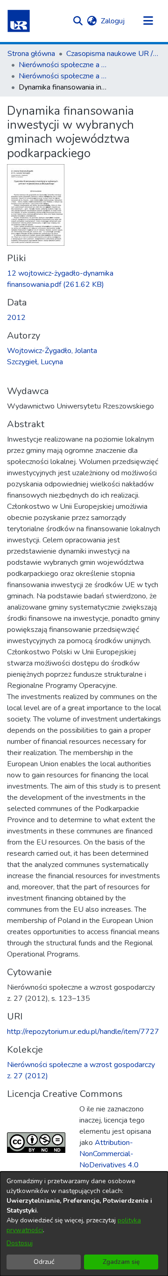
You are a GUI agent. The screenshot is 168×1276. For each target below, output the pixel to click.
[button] (18, 21)
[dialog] (84, 1224)
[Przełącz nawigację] (148, 21)
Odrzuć (44, 1261)
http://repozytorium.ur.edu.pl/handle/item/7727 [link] (83, 1031)
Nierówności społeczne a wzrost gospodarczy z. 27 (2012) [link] (65, 76)
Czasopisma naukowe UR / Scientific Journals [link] (113, 54)
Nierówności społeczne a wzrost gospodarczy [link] (65, 65)
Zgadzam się (121, 1261)
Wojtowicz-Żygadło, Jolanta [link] (52, 351)
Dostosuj (20, 1243)
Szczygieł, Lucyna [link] (35, 362)
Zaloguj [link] (113, 21)
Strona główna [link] (31, 54)
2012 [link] (16, 317)
